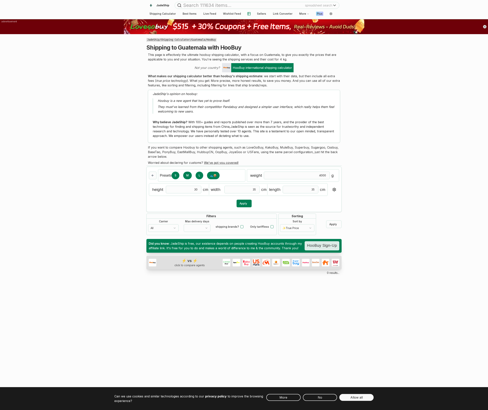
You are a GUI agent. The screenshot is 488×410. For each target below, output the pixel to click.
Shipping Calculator (175, 39)
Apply (243, 203)
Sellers (261, 13)
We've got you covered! (221, 163)
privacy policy (216, 396)
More (302, 13)
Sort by (297, 221)
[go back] (153, 175)
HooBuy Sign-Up (322, 245)
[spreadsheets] (249, 14)
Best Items (190, 13)
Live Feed (209, 13)
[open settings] (331, 14)
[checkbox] (241, 226)
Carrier (163, 221)
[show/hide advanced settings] (334, 189)
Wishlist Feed (232, 13)
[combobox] (163, 228)
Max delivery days (197, 221)
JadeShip (153, 39)
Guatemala (198, 39)
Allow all (356, 397)
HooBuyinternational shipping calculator (262, 68)
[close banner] (484, 26)
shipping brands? (227, 226)
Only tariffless (259, 226)
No (320, 397)
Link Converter (282, 13)
